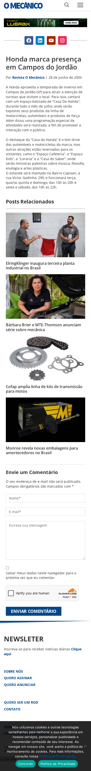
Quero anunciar (19, 684)
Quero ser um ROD (21, 702)
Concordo (25, 764)
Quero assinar (18, 678)
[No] (85, 746)
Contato (12, 709)
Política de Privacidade (57, 756)
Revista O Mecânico (23, 5)
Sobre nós (13, 671)
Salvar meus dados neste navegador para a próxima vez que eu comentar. (41, 575)
